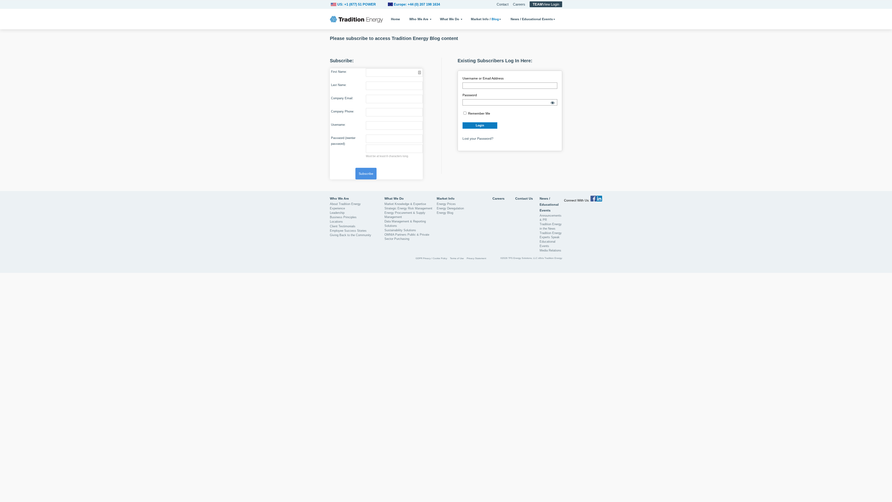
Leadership (337, 213)
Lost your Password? (477, 138)
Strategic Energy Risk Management (408, 208)
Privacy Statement (476, 258)
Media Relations (550, 250)
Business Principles (343, 217)
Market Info (446, 198)
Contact (502, 4)
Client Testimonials (342, 226)
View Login (546, 4)
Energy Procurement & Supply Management (404, 215)
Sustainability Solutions (400, 230)
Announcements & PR (550, 217)
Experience (337, 208)
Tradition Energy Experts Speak (551, 235)
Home (395, 19)
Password (469, 95)
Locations (336, 221)
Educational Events (547, 244)
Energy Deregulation (450, 208)
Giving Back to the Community (350, 235)
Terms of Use (457, 258)
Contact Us (524, 198)
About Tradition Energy (345, 204)
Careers (519, 4)
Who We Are (418, 19)
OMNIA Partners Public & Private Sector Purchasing (406, 237)
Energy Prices (446, 204)
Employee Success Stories (348, 230)
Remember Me (478, 113)
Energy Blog (445, 213)
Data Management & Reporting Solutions (405, 223)
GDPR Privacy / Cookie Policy (431, 258)
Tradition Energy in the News (551, 226)
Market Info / (485, 19)
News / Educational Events (532, 19)
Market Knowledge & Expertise (405, 204)
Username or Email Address (483, 78)
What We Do (449, 19)
